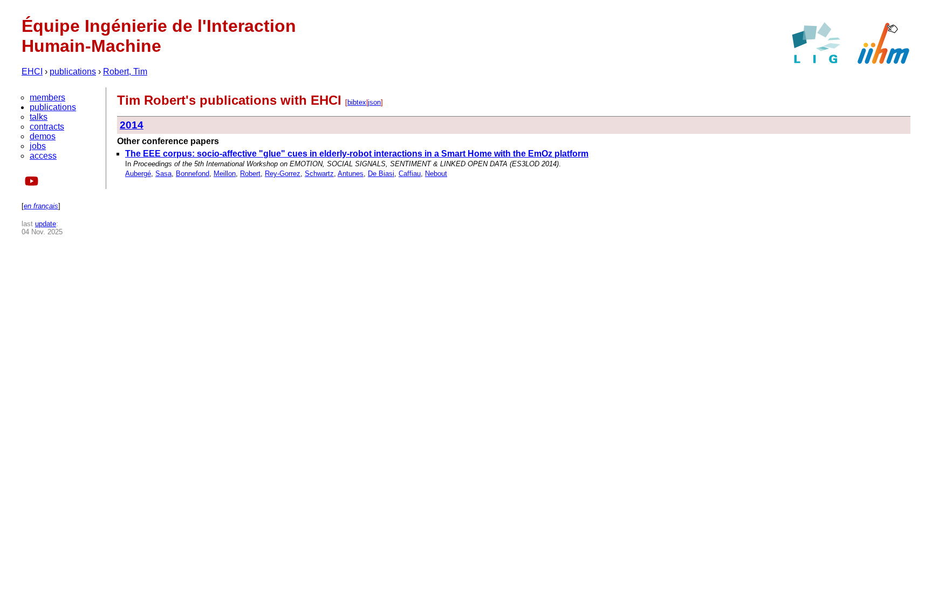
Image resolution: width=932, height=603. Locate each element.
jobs (38, 146)
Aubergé (138, 174)
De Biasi (381, 174)
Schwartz (319, 174)
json (374, 102)
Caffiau (410, 174)
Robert (250, 174)
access (43, 155)
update (45, 224)
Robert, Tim (125, 71)
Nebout (436, 174)
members (47, 97)
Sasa (163, 174)
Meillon (225, 174)
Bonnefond (192, 174)
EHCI (32, 71)
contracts (47, 126)
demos (43, 136)
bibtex (356, 102)
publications (73, 71)
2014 (131, 125)
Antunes (351, 174)
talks (38, 116)
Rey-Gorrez (282, 174)
